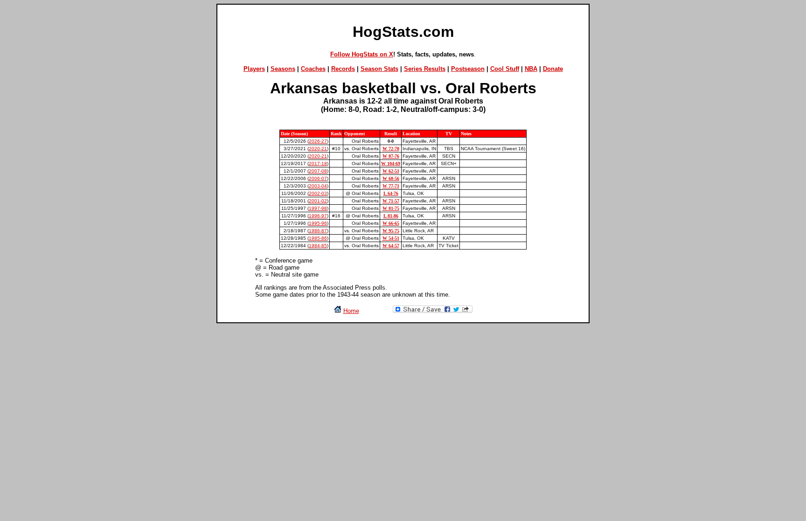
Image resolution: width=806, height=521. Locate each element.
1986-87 (318, 230)
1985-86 (318, 238)
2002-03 (318, 193)
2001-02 (318, 200)
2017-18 (318, 163)
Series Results (424, 68)
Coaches (313, 68)
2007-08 (318, 171)
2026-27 (318, 141)
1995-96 (318, 223)
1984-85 (318, 245)
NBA (531, 68)
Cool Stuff (504, 68)
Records (343, 68)
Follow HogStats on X (361, 54)
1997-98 (318, 208)
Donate (553, 68)
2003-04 (318, 185)
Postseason (468, 68)
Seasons (283, 68)
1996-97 (318, 215)
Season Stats (379, 68)
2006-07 (318, 178)
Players (254, 68)
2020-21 (318, 148)
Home (351, 310)
